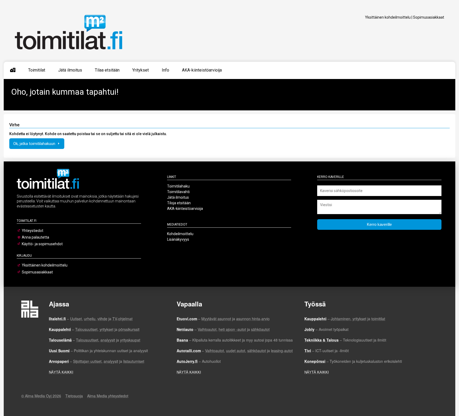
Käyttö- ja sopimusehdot (42, 244)
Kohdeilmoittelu (180, 234)
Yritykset (140, 70)
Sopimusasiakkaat (428, 17)
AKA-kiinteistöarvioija (202, 70)
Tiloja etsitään (179, 203)
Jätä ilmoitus (70, 70)
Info (165, 70)
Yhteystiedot (32, 230)
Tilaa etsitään (107, 70)
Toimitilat (36, 70)
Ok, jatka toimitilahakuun (34, 143)
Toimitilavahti (178, 192)
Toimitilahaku (178, 186)
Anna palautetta (35, 237)
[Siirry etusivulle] (13, 70)
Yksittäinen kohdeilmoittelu (388, 17)
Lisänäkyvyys (178, 239)
